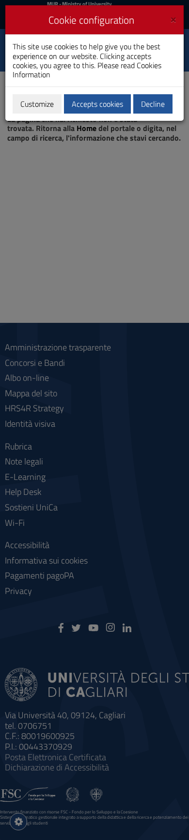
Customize (37, 104)
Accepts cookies (97, 104)
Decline (153, 104)
